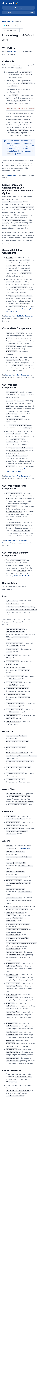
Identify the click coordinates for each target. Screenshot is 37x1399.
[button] (18, 12)
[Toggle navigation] (33, 3)
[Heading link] (17, 48)
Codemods (12, 175)
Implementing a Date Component (17, 375)
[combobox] (9, 25)
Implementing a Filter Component (17, 476)
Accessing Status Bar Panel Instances (19, 576)
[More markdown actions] (21, 30)
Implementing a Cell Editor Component (19, 316)
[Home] (10, 3)
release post (12, 52)
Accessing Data (24, 848)
